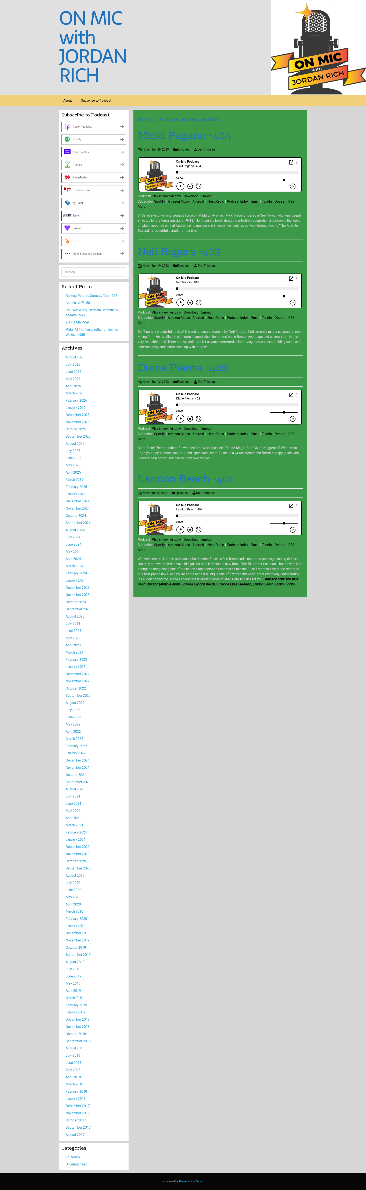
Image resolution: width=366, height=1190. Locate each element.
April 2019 (73, 991)
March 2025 (74, 480)
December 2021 (78, 760)
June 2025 (73, 458)
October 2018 (76, 1034)
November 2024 (78, 508)
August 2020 (75, 875)
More (142, 207)
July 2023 (73, 624)
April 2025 (73, 472)
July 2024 (73, 537)
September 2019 (78, 955)
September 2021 (78, 782)
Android (198, 201)
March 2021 (74, 825)
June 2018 (73, 1063)
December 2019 (78, 933)
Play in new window (166, 196)
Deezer (280, 201)
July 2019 (73, 969)
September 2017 (78, 1127)
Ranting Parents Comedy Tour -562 (91, 296)
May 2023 (73, 638)
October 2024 (76, 516)
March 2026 (74, 393)
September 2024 (78, 523)
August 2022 (75, 703)
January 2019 (76, 1012)
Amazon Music (179, 201)
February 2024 (76, 573)
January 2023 (76, 667)
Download (191, 196)
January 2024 (76, 580)
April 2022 (73, 732)
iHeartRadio (215, 201)
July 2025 (73, 451)
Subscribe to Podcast (96, 100)
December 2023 (78, 588)
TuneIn (267, 201)
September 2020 (78, 868)
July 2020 (73, 883)
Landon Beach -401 (185, 479)
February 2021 (76, 832)
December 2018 (78, 1019)
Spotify (159, 201)
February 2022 (76, 746)
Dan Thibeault (207, 149)
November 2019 (78, 940)
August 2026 (75, 357)
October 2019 (76, 947)
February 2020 (76, 919)
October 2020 (76, 861)
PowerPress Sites (191, 1181)
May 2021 (73, 811)
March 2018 (74, 1084)
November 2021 (78, 768)
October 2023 (76, 602)
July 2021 (73, 796)
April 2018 (73, 1077)
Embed (206, 196)
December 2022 (78, 674)
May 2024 (73, 552)
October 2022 (76, 688)
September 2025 (78, 436)
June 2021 (73, 804)
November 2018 (78, 1027)
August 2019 (75, 962)
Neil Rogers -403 (179, 252)
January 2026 (76, 408)
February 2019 (76, 1005)
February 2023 (76, 660)
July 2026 (73, 364)
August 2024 (75, 530)
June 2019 (73, 976)
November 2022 (78, 681)
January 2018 (76, 1099)
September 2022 (78, 696)
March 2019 (74, 998)
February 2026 (76, 400)
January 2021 (76, 840)
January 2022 (76, 753)
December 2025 (78, 415)
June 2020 (73, 890)
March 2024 (74, 566)
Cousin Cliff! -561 (79, 303)
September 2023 (78, 609)
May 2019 (73, 983)
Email (255, 201)
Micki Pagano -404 (184, 136)
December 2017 (78, 1106)
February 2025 (76, 487)
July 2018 (73, 1055)
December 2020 (78, 847)
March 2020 (74, 911)
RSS (291, 201)
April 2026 (73, 386)
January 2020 (76, 926)
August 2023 (75, 616)
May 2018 (73, 1070)
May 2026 (73, 379)
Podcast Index (237, 201)
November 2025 (78, 422)
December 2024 (78, 501)
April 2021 (73, 818)
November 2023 (78, 595)
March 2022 (74, 739)
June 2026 (73, 372)
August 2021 (75, 789)
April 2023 (73, 645)
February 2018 (76, 1091)
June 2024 (73, 544)
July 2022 (73, 710)
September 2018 (78, 1041)
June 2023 (73, 631)
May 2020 (73, 897)
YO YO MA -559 (77, 322)
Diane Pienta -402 (182, 368)
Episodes (183, 149)
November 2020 (78, 854)
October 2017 (76, 1120)
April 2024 (73, 559)
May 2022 (73, 724)
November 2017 (78, 1113)
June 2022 (73, 717)
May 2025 (73, 465)
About (67, 100)
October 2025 (76, 429)
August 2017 (75, 1135)
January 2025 (76, 494)
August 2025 (75, 444)
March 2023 (74, 652)
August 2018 (75, 1048)
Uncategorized (76, 1164)
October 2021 (76, 775)
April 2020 (73, 904)
